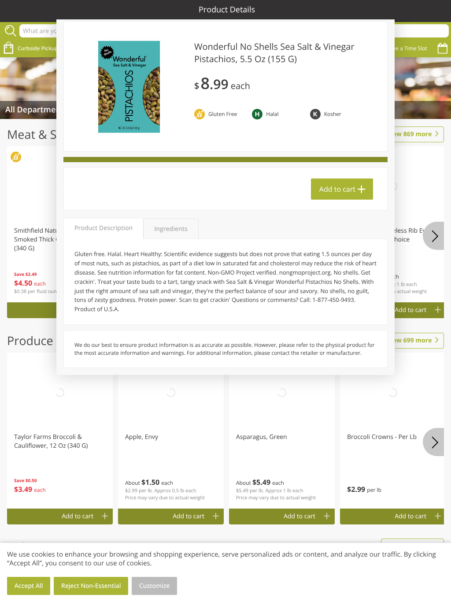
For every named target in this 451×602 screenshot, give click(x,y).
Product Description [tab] (103, 228)
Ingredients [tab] (170, 229)
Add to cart (337, 189)
